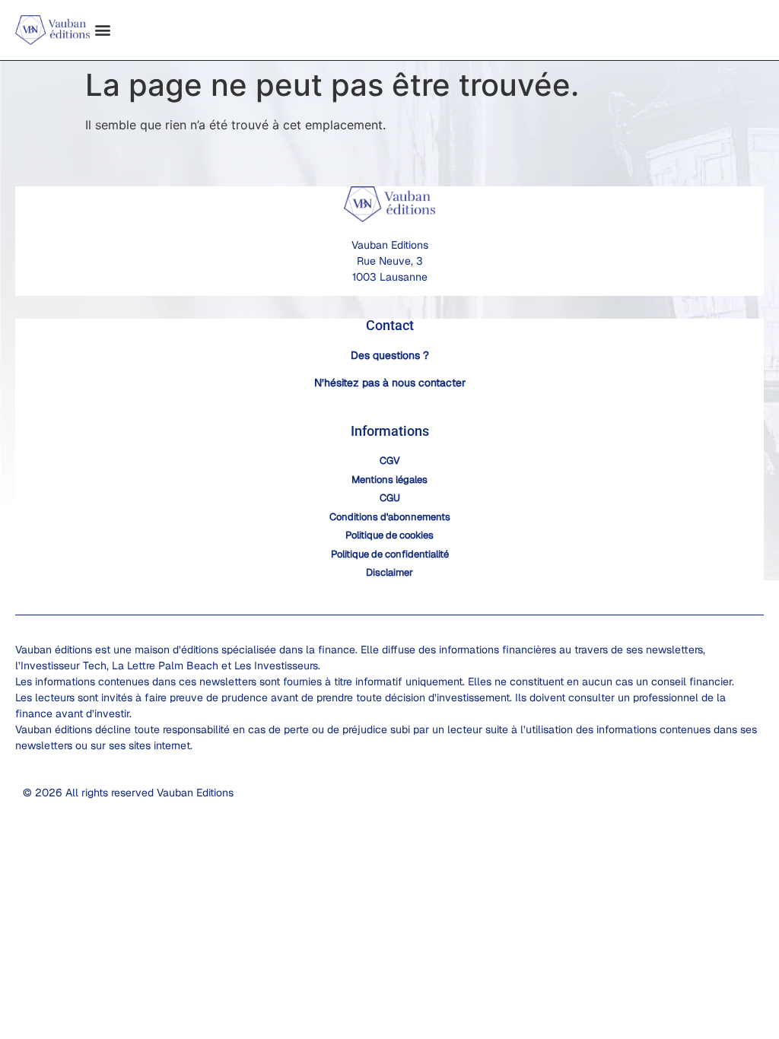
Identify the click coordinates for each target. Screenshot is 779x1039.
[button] (102, 30)
